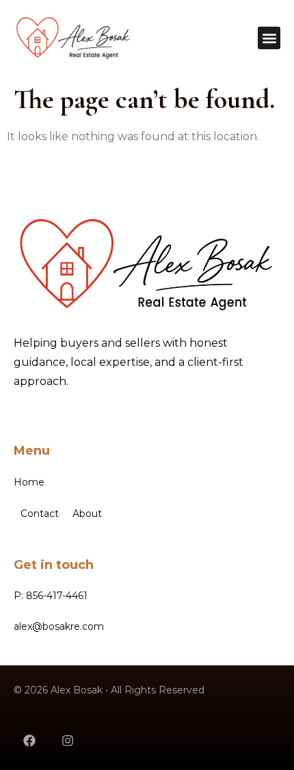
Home (29, 482)
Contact (40, 513)
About (87, 513)
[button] (269, 38)
